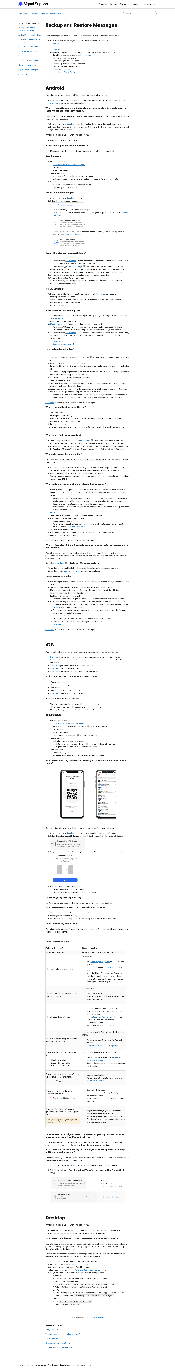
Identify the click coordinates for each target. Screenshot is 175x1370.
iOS (54, 46)
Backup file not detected (63, 344)
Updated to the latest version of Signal (69, 165)
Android (56, 43)
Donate (113, 4)
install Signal (71, 261)
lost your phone (84, 55)
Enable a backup (59, 607)
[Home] (34, 4)
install (69, 124)
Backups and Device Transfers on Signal (26, 29)
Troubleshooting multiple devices (59, 1347)
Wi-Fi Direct (101, 294)
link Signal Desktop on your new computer (89, 1270)
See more (22, 79)
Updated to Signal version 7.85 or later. (68, 723)
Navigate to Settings (53, 1329)
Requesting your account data (57, 1343)
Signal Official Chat (26, 56)
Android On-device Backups (29, 35)
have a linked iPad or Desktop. (65, 72)
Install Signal (55, 512)
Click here (54, 100)
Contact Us (125, 4)
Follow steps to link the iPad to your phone (104, 1045)
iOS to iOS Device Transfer (29, 47)
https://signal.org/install (100, 962)
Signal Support (23, 14)
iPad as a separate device (113, 1186)
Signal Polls (23, 74)
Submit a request (97, 1317)
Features (35, 14)
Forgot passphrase (60, 341)
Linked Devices (51, 1338)
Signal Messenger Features (50, 14)
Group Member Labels (27, 65)
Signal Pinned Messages (28, 70)
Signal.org (103, 4)
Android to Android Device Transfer (29, 40)
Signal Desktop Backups (28, 60)
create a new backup (72, 571)
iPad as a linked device (112, 1197)
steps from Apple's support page (106, 1017)
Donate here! (85, 1365)
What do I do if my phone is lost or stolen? (62, 1334)
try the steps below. (78, 527)
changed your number (61, 69)
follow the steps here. (73, 234)
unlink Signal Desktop (80, 1264)
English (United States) (143, 4)
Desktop (56, 49)
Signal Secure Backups (27, 51)
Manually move (56, 324)
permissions (67, 596)
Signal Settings (76, 266)
